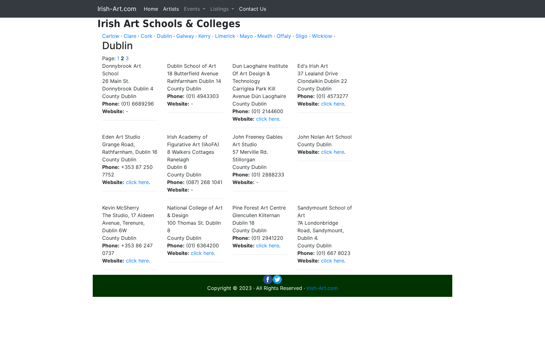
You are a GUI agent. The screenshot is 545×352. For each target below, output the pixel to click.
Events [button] (193, 9)
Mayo (246, 36)
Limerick (225, 36)
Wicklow (322, 36)
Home (151, 9)
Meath (264, 36)
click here (267, 119)
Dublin (164, 36)
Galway (185, 36)
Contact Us (252, 9)
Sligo (302, 36)
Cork (146, 36)
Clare (130, 36)
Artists (171, 9)
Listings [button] (220, 9)
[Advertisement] (407, 112)
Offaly (284, 36)
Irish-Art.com (116, 9)
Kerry (204, 36)
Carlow (110, 36)
